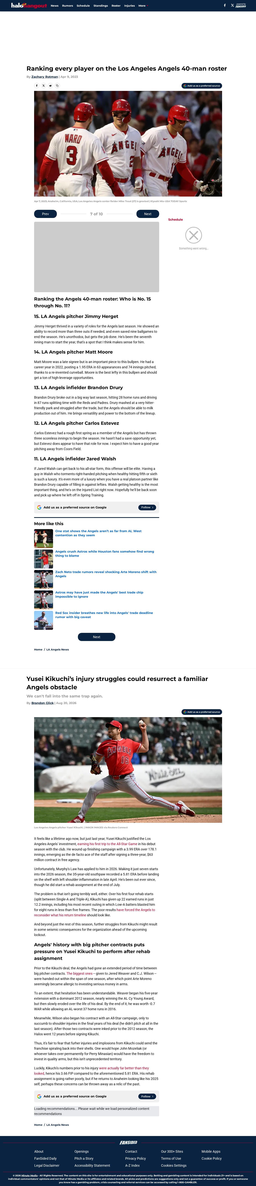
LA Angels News (57, 649)
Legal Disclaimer (46, 1165)
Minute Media (29, 1175)
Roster (116, 5)
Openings (81, 1151)
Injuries (129, 5)
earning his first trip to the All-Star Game (107, 844)
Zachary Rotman (44, 77)
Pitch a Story (83, 1158)
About (38, 1151)
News (54, 5)
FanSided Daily (45, 1158)
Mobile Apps (211, 1151)
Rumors (67, 5)
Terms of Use (171, 1158)
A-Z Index (132, 1165)
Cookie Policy (212, 1158)
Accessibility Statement (92, 1165)
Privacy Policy (135, 1158)
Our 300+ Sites (172, 1151)
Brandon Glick (42, 703)
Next (147, 214)
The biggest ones (79, 973)
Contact (131, 1151)
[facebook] (225, 5)
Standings (101, 5)
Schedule (83, 5)
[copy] (57, 85)
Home (38, 649)
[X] (232, 5)
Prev (45, 214)
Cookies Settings (173, 1165)
